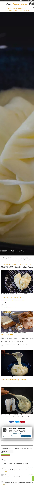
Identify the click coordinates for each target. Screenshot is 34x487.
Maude (21, 252)
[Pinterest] (31, 0)
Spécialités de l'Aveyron (8, 252)
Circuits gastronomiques (24, 10)
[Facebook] (27, 0)
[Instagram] (28, 0)
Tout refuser (7, 436)
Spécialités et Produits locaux (19, 8)
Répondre (6, 471)
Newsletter (33, 478)
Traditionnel (15, 252)
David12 (4, 459)
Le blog (17, 4)
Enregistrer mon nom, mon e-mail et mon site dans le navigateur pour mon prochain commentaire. (17, 448)
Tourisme (4, 0)
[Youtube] (30, 0)
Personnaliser (16, 436)
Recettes (9, 8)
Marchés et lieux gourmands (11, 10)
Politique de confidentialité (17, 433)
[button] (33, 7)
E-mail (2, 441)
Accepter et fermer (26, 436)
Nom (2, 438)
